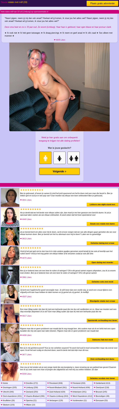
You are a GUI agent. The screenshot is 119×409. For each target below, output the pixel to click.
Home (4, 383)
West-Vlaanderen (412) (81, 396)
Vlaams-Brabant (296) (34, 396)
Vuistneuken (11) (79, 400)
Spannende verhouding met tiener (102, 320)
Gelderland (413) (102, 383)
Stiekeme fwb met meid (102, 340)
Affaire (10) (29, 405)
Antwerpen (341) (78, 392)
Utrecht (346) (7, 392)
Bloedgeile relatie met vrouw (102, 301)
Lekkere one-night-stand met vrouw (102, 205)
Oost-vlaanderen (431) (11, 396)
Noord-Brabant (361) (57, 387)
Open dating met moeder (102, 262)
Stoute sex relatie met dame (102, 224)
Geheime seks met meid (102, 282)
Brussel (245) (100, 392)
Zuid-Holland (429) (56, 392)
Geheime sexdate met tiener (102, 378)
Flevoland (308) (55, 383)
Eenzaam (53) (101, 400)
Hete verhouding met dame (102, 359)
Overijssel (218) (101, 387)
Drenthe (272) (31, 383)
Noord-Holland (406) (80, 387)
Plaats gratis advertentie (102, 3)
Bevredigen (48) (101, 396)
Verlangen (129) (55, 400)
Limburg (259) (31, 387)
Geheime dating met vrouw (102, 243)
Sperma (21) (30, 400)
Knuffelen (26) (8, 400)
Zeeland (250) (31, 392)
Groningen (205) (9, 387)
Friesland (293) (78, 383)
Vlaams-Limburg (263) (57, 396)
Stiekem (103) (8, 405)
